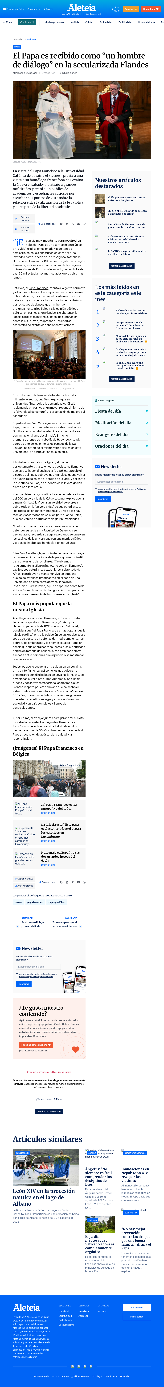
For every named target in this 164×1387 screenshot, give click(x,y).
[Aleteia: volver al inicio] (81, 7)
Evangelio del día (112, 434)
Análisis (75, 22)
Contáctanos (111, 1376)
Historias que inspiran (54, 22)
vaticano (92, 1220)
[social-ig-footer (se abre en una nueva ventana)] (91, 1366)
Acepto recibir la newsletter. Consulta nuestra (38, 975)
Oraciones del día (112, 446)
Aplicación (83, 1315)
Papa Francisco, (39, 288)
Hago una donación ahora (34, 1044)
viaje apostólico (56, 902)
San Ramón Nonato (94, 14)
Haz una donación (60, 1376)
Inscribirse (24, 983)
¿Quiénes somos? (80, 1376)
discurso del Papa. (25, 475)
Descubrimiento (146, 22)
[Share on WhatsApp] (84, 224)
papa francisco (35, 902)
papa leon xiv (22, 1152)
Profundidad (106, 22)
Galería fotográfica (69, 765)
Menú (9, 22)
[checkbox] (17, 974)
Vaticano (31, 39)
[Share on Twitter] (72, 224)
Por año (102, 1311)
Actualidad (18, 39)
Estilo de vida (65, 1320)
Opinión (89, 22)
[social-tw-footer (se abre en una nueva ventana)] (85, 1366)
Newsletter (84, 1311)
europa (18, 902)
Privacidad (125, 1376)
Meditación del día (113, 422)
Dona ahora (149, 9)
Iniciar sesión (117, 9)
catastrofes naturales (135, 1152)
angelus (92, 1152)
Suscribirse (137, 1307)
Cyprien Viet (48, 73)
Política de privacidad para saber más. (36, 976)
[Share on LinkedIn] (67, 224)
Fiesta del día (108, 411)
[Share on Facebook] (61, 224)
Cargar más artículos (121, 265)
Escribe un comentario (49, 1111)
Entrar (59, 1099)
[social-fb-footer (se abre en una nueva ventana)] (79, 1366)
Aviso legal (97, 1376)
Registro (129, 9)
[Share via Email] (78, 224)
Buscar (49, 9)
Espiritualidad (125, 22)
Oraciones (25, 22)
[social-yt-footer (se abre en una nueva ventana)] (72, 1366)
